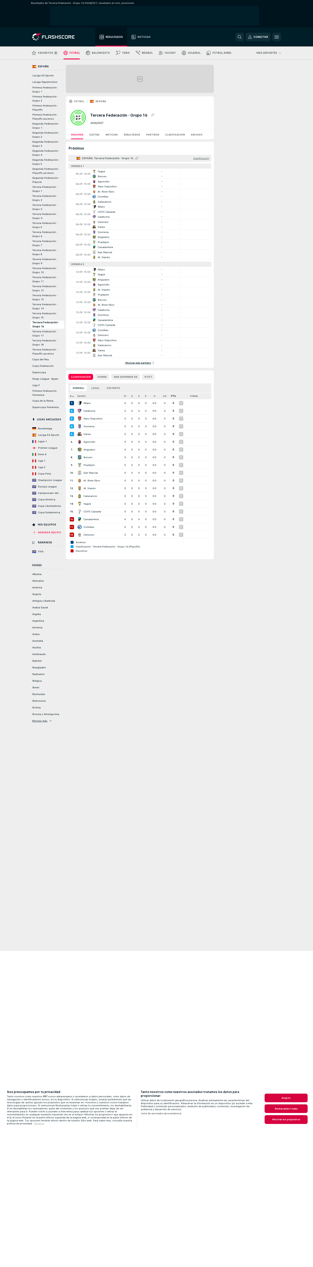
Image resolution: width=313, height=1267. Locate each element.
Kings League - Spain (45, 379)
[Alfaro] (79, 403)
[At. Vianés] (79, 488)
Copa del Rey (40, 359)
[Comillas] (79, 527)
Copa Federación (43, 366)
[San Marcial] (79, 473)
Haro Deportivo (93, 418)
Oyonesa (88, 426)
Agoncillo (89, 442)
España (101, 101)
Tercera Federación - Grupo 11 (44, 279)
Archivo (196, 134)
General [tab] (78, 388)
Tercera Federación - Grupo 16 (45, 324)
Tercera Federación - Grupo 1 (44, 189)
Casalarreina (91, 519)
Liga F (36, 385)
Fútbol (79, 101)
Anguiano (89, 449)
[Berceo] (79, 457)
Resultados (132, 134)
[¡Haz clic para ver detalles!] (139, 174)
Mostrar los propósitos (286, 1119)
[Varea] (79, 434)
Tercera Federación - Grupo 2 (44, 198)
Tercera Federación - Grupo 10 (44, 270)
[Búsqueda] (239, 37)
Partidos (152, 134)
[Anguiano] (79, 449)
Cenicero (88, 534)
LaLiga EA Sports (43, 75)
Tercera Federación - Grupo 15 (44, 315)
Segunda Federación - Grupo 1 (45, 125)
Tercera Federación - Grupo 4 (44, 216)
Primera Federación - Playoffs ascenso (45, 116)
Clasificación (175, 134)
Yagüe (87, 504)
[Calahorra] (79, 411)
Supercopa (39, 372)
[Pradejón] (79, 465)
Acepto (286, 1097)
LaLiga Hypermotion (44, 82)
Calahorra (89, 411)
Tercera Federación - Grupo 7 (44, 243)
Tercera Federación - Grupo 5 (44, 225)
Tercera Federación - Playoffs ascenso (44, 351)
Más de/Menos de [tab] (125, 376)
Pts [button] (173, 396)
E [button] (139, 396)
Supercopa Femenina (45, 407)
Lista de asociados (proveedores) (161, 1113)
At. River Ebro (91, 480)
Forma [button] (194, 396)
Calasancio (90, 496)
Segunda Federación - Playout (45, 180)
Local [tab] (95, 388)
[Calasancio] (79, 496)
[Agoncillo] (79, 442)
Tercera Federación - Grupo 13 (44, 297)
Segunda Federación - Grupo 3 (45, 144)
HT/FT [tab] (148, 376)
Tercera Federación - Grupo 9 (44, 261)
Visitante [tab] (113, 388)
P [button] (145, 396)
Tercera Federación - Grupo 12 (44, 288)
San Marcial (90, 473)
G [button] (132, 396)
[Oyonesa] (79, 426)
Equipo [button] (81, 396)
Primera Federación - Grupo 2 (45, 98)
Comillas (88, 527)
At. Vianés (89, 488)
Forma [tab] (102, 376)
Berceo (88, 457)
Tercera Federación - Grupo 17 (44, 333)
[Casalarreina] (79, 519)
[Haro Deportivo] (79, 418)
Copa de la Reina (42, 400)
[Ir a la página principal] (56, 37)
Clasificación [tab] (81, 376)
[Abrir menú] (276, 37)
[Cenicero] (79, 535)
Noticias (111, 134)
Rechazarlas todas (286, 1108)
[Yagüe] (79, 504)
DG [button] (165, 396)
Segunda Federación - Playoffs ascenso (45, 171)
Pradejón (89, 465)
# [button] (71, 396)
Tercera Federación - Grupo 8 (44, 252)
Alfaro (87, 403)
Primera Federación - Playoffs (45, 107)
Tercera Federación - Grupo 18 (44, 342)
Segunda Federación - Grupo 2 (45, 135)
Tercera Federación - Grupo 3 (44, 207)
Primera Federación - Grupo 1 (45, 89)
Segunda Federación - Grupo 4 (45, 153)
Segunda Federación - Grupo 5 (45, 162)
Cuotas (94, 134)
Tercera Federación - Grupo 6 (44, 234)
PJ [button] (125, 396)
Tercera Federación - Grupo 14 (44, 306)
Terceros (39, 1123)
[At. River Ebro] (79, 480)
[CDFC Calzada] (79, 511)
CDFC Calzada (92, 511)
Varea (87, 434)
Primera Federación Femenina (44, 393)
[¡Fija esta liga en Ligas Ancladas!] (152, 115)
